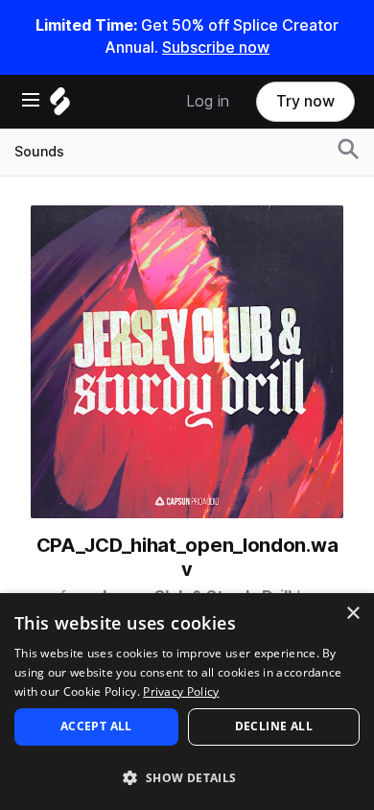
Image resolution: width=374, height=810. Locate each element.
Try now (305, 101)
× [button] (352, 614)
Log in (207, 101)
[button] (187, 777)
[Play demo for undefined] (187, 362)
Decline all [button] (274, 726)
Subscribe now (215, 47)
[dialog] (187, 701)
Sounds (39, 151)
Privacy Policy (181, 691)
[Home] (60, 106)
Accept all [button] (96, 726)
